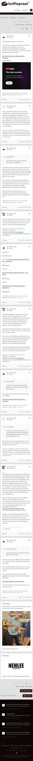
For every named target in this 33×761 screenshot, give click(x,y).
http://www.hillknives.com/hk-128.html (13, 581)
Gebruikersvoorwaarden (26, 745)
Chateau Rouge (6, 727)
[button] (29, 21)
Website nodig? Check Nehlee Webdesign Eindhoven (16, 676)
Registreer (25, 10)
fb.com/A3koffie (19, 232)
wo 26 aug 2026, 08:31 (15, 709)
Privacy (16, 745)
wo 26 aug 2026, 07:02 (15, 727)
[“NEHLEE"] (16, 674)
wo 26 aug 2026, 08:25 (12, 718)
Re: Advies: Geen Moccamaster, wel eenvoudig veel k (18, 723)
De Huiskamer (22, 17)
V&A (12, 745)
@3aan (11, 215)
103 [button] (26, 21)
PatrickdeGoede (6, 709)
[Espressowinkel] (16, 645)
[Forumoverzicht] (15, 4)
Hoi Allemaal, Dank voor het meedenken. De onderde (18, 706)
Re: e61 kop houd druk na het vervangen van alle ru (18, 704)
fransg (11, 37)
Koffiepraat (13, 17)
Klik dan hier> (14, 649)
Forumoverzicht (4, 17)
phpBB (9, 755)
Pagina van (19, 24)
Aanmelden (17, 10)
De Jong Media (24, 757)
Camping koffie (10, 714)
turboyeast (12, 468)
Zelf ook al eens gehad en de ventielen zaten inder (18, 734)
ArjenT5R (4, 718)
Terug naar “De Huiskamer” (8, 695)
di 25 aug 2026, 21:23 (11, 737)
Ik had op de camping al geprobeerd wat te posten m (18, 715)
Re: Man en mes (11, 106)
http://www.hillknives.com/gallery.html (13, 508)
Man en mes (10, 36)
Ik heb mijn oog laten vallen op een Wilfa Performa (18, 725)
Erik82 (10, 107)
